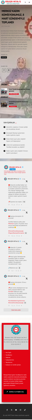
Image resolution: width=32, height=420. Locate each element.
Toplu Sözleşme (14, 94)
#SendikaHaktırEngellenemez (16, 301)
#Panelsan (11, 223)
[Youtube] (16, 410)
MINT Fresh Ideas (12, 415)
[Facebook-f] (7, 410)
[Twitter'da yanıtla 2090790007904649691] (9, 306)
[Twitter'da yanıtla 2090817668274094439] (9, 271)
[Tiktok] (25, 410)
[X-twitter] (11, 410)
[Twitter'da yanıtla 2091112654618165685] (9, 205)
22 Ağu (23, 179)
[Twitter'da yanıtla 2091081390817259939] (9, 236)
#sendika (10, 291)
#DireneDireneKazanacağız (16, 231)
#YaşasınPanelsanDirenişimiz (16, 233)
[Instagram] (20, 410)
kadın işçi (4, 57)
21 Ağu (23, 241)
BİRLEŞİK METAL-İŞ (13, 179)
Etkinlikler (13, 106)
